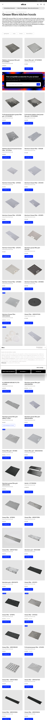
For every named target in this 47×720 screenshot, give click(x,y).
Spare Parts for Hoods (10, 12)
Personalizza (23, 371)
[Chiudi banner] (45, 347)
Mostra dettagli (40, 367)
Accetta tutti (38, 371)
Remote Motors (29, 33)
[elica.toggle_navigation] (2, 4)
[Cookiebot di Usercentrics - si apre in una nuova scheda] (37, 347)
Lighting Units (6, 33)
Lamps (14, 33)
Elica (3, 12)
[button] (19, 80)
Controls (20, 33)
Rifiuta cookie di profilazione (9, 371)
